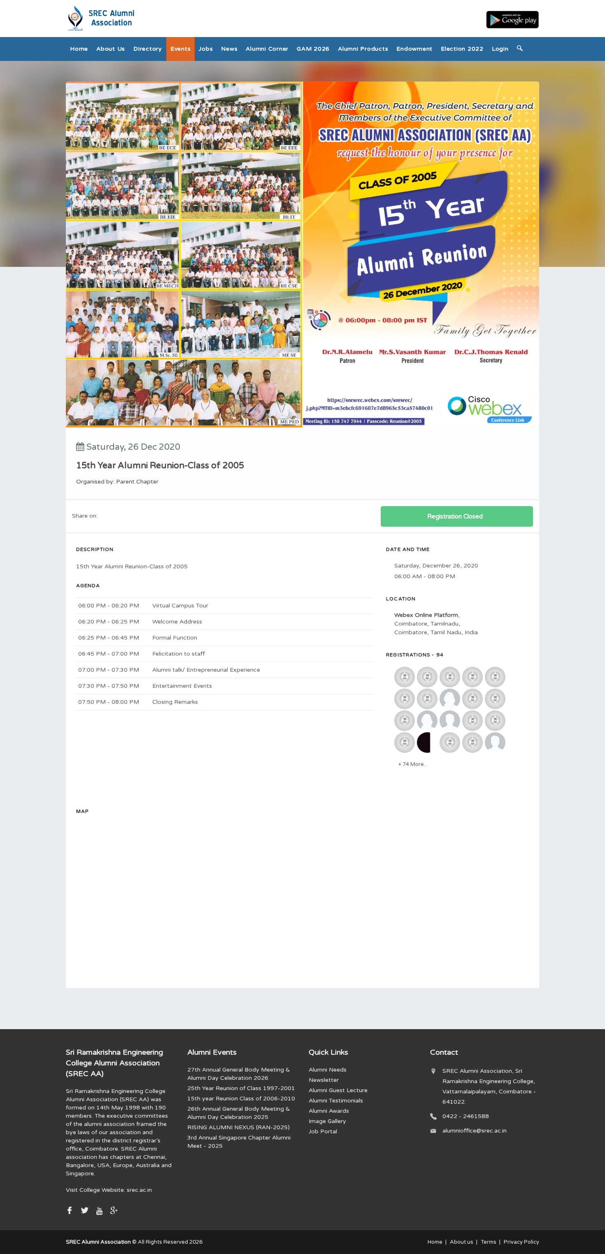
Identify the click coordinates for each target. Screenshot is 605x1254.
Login (500, 48)
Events (180, 48)
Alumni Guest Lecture (338, 1090)
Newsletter (324, 1080)
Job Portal (323, 1131)
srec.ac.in (139, 1189)
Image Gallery (327, 1121)
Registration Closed (455, 516)
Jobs (206, 48)
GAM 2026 (313, 48)
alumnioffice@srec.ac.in (474, 1130)
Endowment (414, 48)
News (229, 48)
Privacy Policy (521, 1242)
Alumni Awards (329, 1110)
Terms (488, 1242)
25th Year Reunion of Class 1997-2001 (241, 1088)
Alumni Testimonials (336, 1100)
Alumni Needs (328, 1069)
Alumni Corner (267, 48)
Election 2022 (462, 48)
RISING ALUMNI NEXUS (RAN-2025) (238, 1127)
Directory (147, 48)
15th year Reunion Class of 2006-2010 (241, 1098)
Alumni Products (363, 48)
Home (79, 48)
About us (110, 48)
